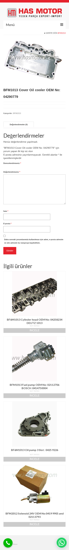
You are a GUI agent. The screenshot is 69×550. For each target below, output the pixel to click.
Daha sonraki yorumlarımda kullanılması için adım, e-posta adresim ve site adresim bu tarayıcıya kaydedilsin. (33, 241)
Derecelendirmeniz (12, 163)
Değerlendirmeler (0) (19, 125)
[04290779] (34, 61)
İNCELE (35, 330)
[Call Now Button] (8, 542)
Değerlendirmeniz (11, 172)
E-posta (7, 224)
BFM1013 (62, 33)
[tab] (18, 124)
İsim (5, 211)
